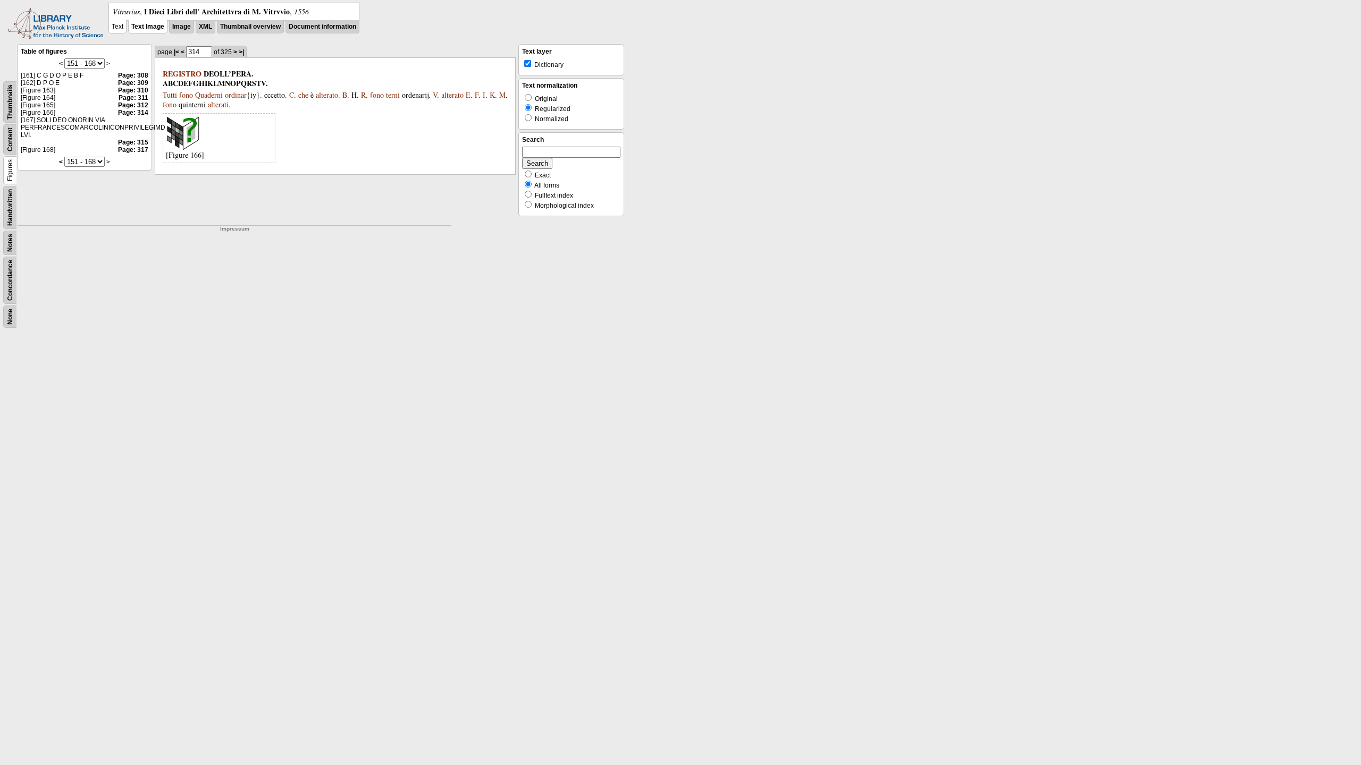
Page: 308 (133, 75)
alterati (218, 104)
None (10, 317)
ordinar (236, 95)
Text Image (147, 26)
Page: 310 (133, 90)
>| (241, 52)
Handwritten (10, 207)
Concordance (10, 280)
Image (181, 26)
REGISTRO (182, 73)
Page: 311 (133, 97)
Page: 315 (133, 142)
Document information (322, 26)
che (303, 95)
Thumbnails (10, 102)
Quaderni (209, 95)
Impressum (234, 229)
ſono (186, 95)
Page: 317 (133, 150)
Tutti (170, 95)
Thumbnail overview (250, 26)
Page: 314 (133, 112)
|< (176, 52)
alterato (327, 95)
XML (205, 26)
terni (393, 95)
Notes (10, 243)
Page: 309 (133, 83)
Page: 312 (133, 105)
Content (10, 139)
